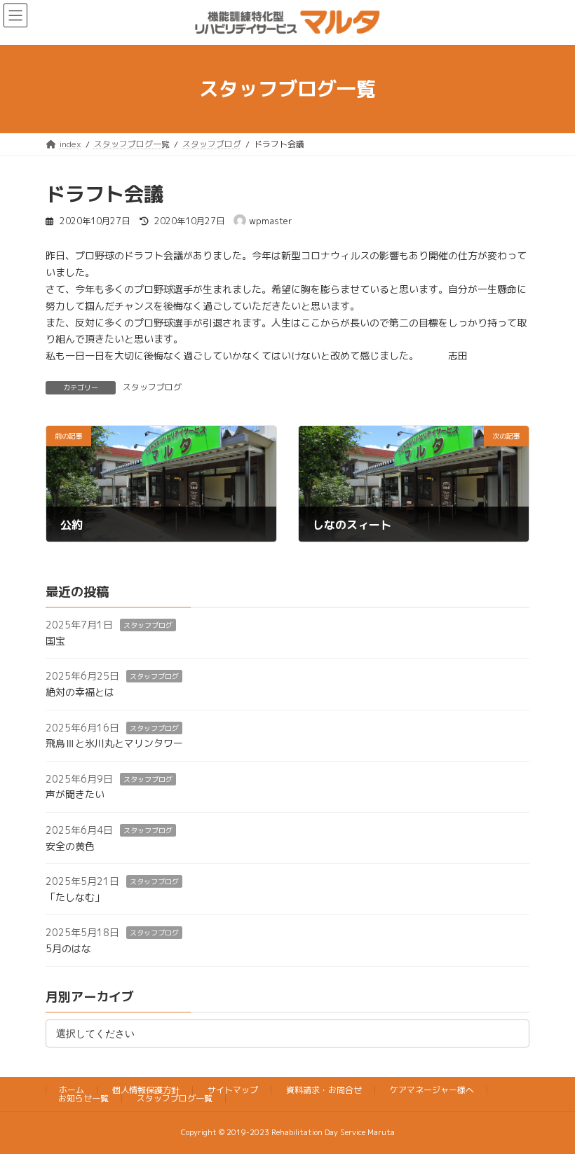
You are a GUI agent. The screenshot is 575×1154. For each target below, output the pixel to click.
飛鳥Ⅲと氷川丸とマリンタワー (114, 743)
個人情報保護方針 (146, 1090)
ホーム (71, 1090)
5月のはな (68, 948)
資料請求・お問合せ (324, 1090)
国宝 (55, 640)
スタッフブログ (152, 387)
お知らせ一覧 (83, 1098)
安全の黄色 (70, 845)
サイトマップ (233, 1090)
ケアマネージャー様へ (432, 1090)
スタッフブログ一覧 (174, 1098)
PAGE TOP (548, 1106)
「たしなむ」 (75, 896)
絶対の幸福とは (80, 692)
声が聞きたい (75, 794)
